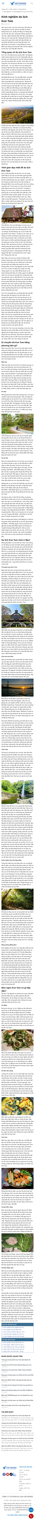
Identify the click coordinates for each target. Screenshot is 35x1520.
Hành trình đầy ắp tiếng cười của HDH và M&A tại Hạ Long (17, 1390)
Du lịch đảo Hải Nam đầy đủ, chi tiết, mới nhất (15, 1332)
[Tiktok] (11, 1474)
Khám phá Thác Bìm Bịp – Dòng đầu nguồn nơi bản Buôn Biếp (15, 1351)
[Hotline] (31, 1516)
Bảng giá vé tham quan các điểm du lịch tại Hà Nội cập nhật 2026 (17, 1375)
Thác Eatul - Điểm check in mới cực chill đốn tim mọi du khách (15, 1344)
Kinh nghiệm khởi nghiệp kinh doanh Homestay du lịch (15, 1327)
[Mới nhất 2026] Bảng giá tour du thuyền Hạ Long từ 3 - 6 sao (17, 1396)
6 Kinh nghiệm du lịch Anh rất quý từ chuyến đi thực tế (15, 1336)
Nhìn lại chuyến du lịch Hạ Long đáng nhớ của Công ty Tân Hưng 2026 (15, 1406)
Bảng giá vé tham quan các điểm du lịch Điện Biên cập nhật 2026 (17, 1401)
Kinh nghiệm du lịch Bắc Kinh (12, 1329)
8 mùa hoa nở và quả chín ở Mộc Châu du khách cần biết (16, 1370)
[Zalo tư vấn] (31, 1509)
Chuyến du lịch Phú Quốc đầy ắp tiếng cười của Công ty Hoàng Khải (16, 1365)
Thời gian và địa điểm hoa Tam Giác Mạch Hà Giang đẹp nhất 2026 (15, 1360)
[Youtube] (7, 1474)
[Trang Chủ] (18, 3)
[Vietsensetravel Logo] (9, 1467)
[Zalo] (14, 1474)
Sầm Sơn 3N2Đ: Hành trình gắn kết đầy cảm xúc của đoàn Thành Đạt (16, 1380)
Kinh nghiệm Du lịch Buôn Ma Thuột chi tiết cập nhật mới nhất (15, 1342)
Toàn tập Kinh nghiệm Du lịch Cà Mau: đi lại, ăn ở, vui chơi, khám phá (15, 1334)
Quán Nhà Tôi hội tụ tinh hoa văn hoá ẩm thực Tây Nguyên (15, 1349)
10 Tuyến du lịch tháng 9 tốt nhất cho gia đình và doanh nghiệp (17, 1385)
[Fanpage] (4, 1474)
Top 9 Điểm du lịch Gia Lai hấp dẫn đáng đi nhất (15, 1347)
